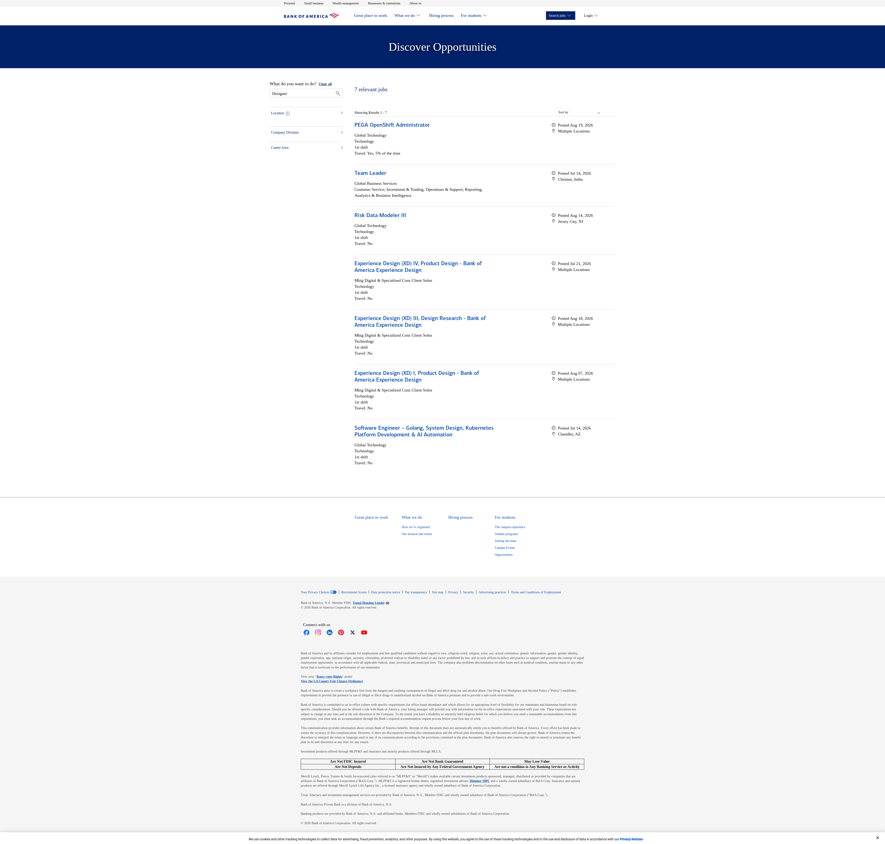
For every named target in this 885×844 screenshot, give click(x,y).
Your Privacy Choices (315, 592)
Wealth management (346, 3)
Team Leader (370, 173)
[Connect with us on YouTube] (364, 632)
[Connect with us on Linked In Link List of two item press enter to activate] (329, 632)
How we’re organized (416, 527)
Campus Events (505, 548)
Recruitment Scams (353, 592)
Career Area (280, 148)
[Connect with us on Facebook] (306, 632)
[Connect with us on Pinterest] (341, 632)
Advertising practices (492, 592)
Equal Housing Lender (371, 603)
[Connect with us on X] (352, 632)
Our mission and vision (417, 534)
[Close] (878, 838)
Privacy (453, 592)
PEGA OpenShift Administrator (392, 125)
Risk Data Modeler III (380, 215)
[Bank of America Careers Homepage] (311, 17)
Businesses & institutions (384, 3)
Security (468, 592)
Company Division (285, 132)
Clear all (325, 84)
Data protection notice (385, 592)
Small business (313, 3)
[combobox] (585, 112)
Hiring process (441, 15)
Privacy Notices (631, 839)
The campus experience (510, 527)
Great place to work (370, 15)
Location (277, 113)
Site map (437, 592)
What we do (405, 15)
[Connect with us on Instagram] (318, 632)
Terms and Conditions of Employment (536, 592)
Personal (289, 3)
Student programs (506, 534)
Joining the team (505, 541)
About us (415, 3)
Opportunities (504, 554)
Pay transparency (416, 592)
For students (471, 15)
